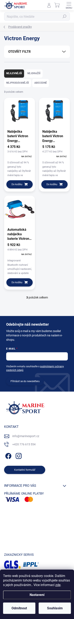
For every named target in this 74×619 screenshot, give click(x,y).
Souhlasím (55, 608)
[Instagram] (18, 455)
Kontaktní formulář (24, 469)
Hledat (64, 16)
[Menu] (69, 5)
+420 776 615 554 (24, 444)
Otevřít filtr (19, 52)
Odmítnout (19, 608)
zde (57, 585)
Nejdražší (33, 73)
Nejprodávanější (17, 82)
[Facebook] (7, 455)
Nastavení (37, 595)
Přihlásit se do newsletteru (25, 381)
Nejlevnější (14, 73)
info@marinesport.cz (25, 436)
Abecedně (40, 82)
